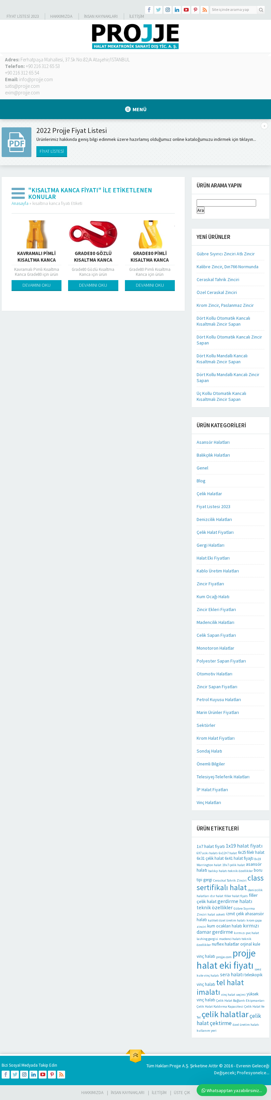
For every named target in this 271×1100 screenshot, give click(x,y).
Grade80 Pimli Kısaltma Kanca (150, 256)
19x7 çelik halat (233, 865)
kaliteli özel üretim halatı (227, 920)
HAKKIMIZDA (92, 1092)
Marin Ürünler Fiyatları (218, 712)
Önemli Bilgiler (211, 764)
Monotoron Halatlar (215, 648)
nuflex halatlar (225, 944)
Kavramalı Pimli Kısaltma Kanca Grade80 (36, 260)
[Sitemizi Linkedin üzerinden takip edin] (177, 10)
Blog (201, 481)
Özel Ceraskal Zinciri (217, 292)
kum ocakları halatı (224, 926)
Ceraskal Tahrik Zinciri (218, 279)
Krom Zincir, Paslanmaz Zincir (225, 305)
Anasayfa (20, 203)
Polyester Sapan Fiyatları (221, 661)
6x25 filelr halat (251, 852)
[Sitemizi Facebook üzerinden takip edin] (149, 10)
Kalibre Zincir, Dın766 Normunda (227, 267)
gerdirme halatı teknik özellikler (224, 904)
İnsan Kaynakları (101, 16)
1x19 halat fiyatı (244, 845)
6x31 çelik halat (210, 858)
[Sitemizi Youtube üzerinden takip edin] (186, 10)
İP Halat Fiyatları (212, 790)
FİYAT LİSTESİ (52, 151)
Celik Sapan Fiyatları (216, 635)
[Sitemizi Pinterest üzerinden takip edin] (195, 10)
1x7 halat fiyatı (211, 846)
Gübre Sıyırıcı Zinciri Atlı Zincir (226, 254)
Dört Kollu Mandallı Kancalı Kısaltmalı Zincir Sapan (222, 359)
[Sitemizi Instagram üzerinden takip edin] (168, 10)
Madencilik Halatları (215, 622)
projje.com (224, 957)
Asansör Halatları (213, 442)
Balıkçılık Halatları (213, 455)
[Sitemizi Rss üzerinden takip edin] (205, 10)
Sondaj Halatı (209, 751)
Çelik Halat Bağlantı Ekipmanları (240, 1000)
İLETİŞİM (136, 16)
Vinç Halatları (209, 802)
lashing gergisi (207, 939)
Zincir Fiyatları (210, 584)
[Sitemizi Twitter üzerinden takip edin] (158, 10)
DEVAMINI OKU (36, 285)
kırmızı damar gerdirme (228, 928)
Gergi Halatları (210, 545)
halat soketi (216, 914)
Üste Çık (182, 1092)
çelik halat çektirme (229, 1019)
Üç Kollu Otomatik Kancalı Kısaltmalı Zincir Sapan (221, 396)
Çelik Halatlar (209, 494)
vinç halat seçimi (233, 994)
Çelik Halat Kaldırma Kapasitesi (220, 1006)
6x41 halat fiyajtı (239, 858)
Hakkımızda (61, 16)
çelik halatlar (225, 1014)
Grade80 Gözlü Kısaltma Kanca (93, 256)
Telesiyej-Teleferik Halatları (223, 777)
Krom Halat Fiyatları (216, 738)
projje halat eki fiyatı (226, 959)
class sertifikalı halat (230, 882)
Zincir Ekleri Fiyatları (216, 609)
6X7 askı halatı (207, 853)
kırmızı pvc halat (246, 933)
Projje (175, 1066)
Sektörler (206, 725)
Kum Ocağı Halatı (213, 596)
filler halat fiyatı (236, 896)
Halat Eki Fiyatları (213, 558)
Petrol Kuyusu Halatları (219, 699)
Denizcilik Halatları (214, 519)
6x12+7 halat (228, 853)
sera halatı (232, 974)
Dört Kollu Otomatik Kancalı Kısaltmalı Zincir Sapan (223, 321)
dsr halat (216, 896)
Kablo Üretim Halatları (218, 571)
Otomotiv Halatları (214, 674)
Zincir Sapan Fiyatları (217, 687)
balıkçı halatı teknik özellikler (230, 871)
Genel (202, 468)
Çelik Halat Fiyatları (215, 532)
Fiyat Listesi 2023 (23, 16)
